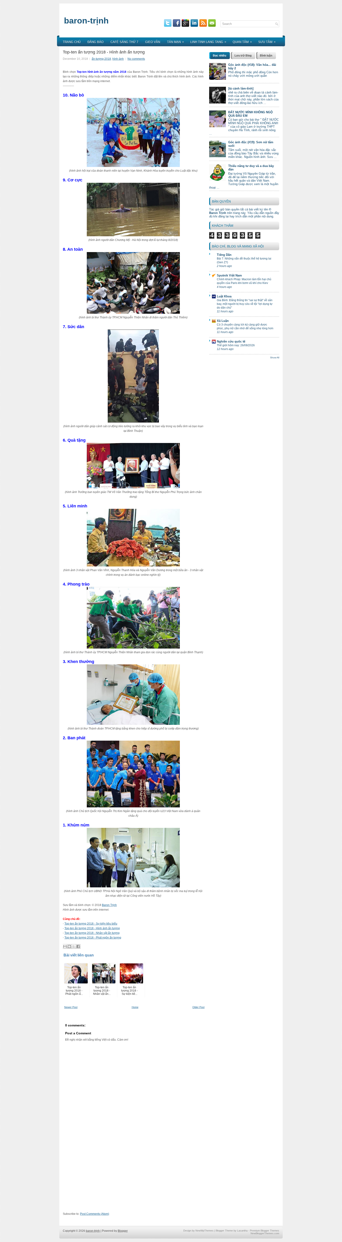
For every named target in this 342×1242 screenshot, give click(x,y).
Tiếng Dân (224, 254)
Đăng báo (95, 42)
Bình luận (266, 55)
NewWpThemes (204, 1230)
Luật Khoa (224, 296)
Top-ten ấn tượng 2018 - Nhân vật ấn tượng (92, 933)
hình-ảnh (118, 58)
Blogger (123, 1230)
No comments (136, 58)
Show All (274, 357)
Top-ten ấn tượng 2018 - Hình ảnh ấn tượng (104, 52)
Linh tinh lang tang (208, 42)
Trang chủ (71, 42)
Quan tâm (242, 42)
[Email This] (65, 946)
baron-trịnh (86, 20)
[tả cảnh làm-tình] (240, 88)
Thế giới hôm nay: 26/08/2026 (236, 345)
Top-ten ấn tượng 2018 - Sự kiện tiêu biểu (90, 923)
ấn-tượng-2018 (101, 58)
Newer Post (70, 1007)
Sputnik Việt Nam (229, 275)
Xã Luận (223, 321)
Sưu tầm (266, 42)
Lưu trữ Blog (243, 55)
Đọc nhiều (219, 55)
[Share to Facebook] (78, 946)
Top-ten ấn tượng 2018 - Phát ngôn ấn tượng (92, 937)
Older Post (198, 1007)
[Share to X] (73, 946)
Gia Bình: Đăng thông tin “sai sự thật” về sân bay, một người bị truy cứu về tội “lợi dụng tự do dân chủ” (244, 304)
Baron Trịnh (109, 905)
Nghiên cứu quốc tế (231, 341)
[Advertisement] (134, 1177)
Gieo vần (152, 42)
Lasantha (242, 1230)
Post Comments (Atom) (94, 1213)
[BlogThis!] (69, 946)
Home (135, 1007)
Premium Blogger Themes (264, 1230)
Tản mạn (175, 42)
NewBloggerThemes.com (265, 1233)
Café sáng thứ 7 (124, 42)
